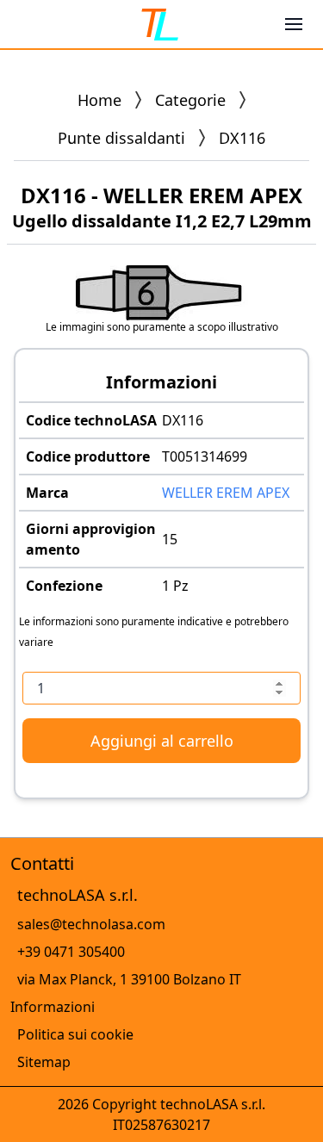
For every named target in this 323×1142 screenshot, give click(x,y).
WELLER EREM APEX (225, 492)
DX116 (182, 420)
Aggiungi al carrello (161, 740)
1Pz (175, 585)
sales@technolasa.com (91, 924)
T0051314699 (204, 456)
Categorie (190, 100)
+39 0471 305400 (71, 951)
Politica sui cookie (75, 1034)
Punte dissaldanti (121, 137)
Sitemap (44, 1061)
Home (99, 100)
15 (169, 539)
